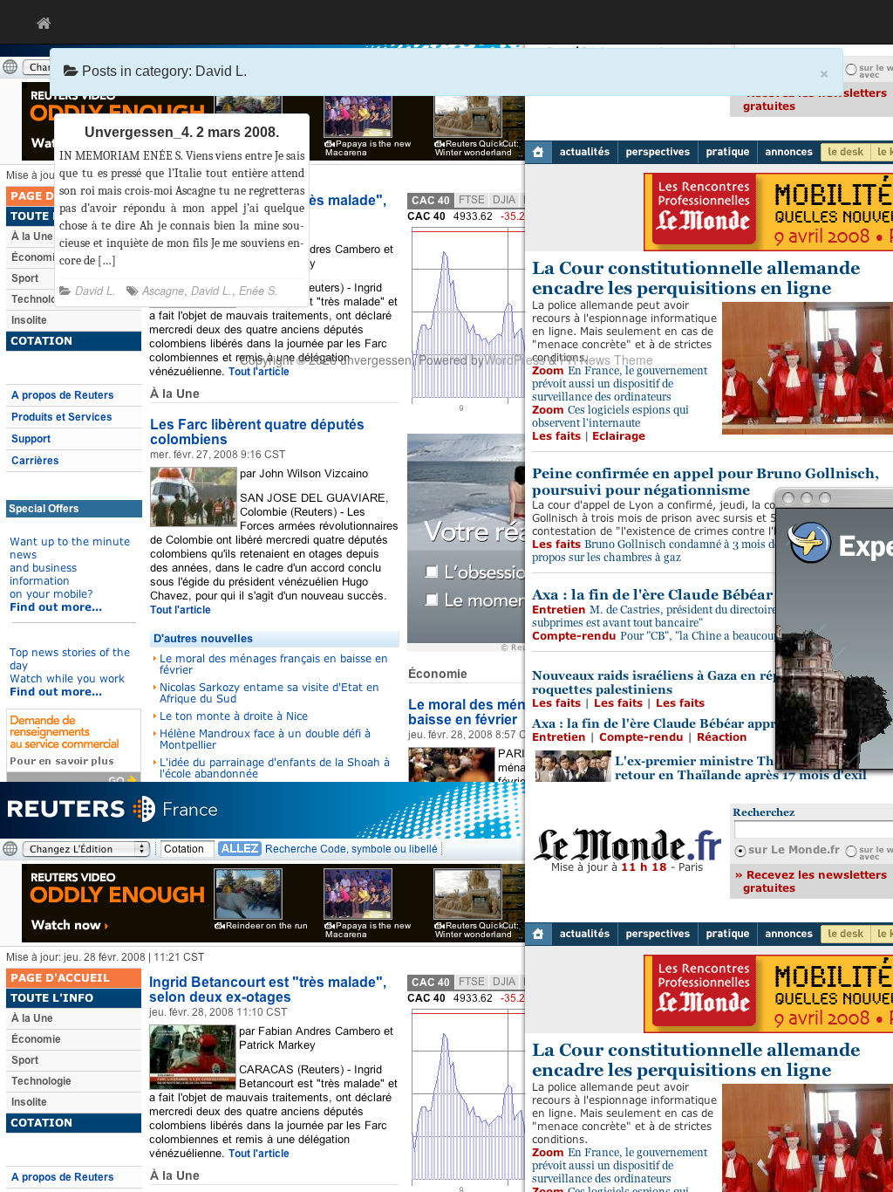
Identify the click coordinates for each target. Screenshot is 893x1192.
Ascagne (163, 290)
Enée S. (258, 290)
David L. (95, 290)
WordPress (514, 359)
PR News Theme (606, 359)
